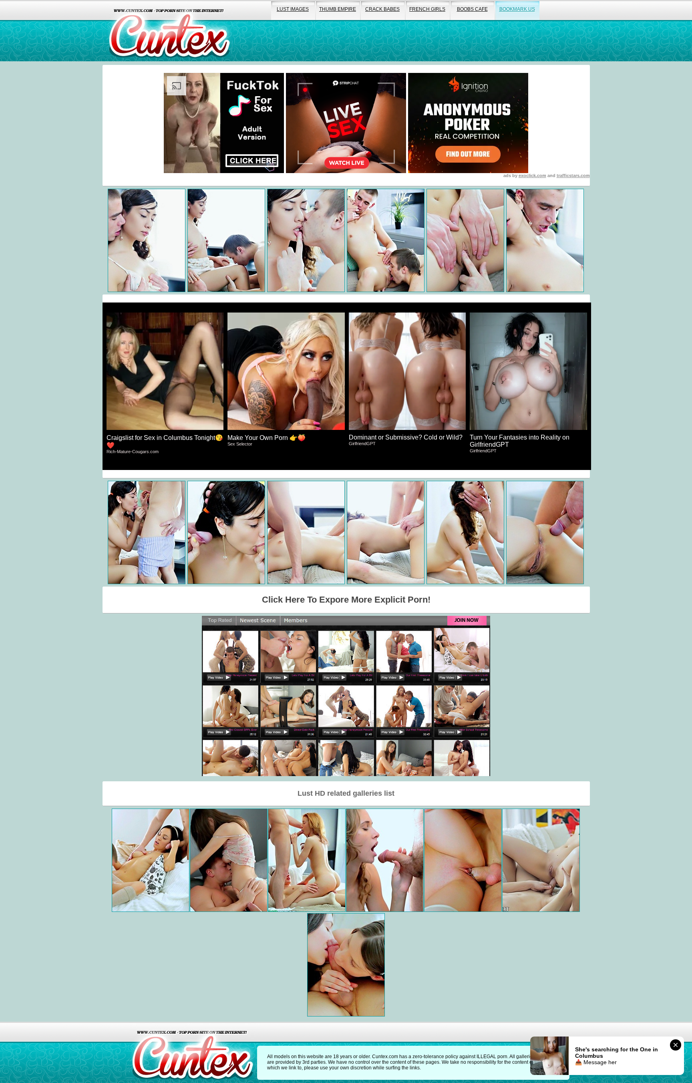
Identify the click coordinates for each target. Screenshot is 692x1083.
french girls (427, 9)
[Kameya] (150, 860)
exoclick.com (532, 175)
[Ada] (541, 860)
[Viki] (229, 860)
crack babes (382, 9)
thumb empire (337, 9)
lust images (293, 9)
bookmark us (517, 9)
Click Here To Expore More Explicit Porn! (346, 600)
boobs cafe (472, 9)
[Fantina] (463, 860)
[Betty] (307, 860)
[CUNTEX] (169, 30)
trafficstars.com (573, 175)
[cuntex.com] (192, 1052)
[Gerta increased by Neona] (346, 964)
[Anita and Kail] (385, 860)
